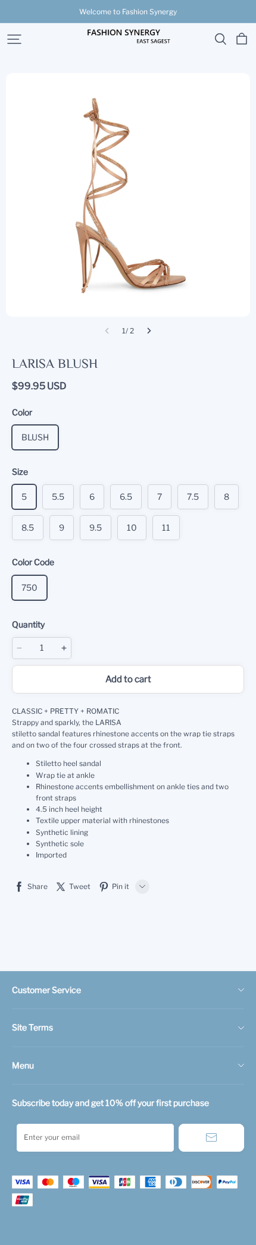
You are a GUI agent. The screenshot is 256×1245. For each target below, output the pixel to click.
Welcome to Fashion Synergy (128, 11)
